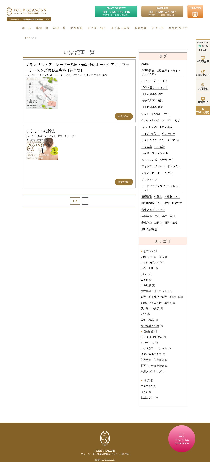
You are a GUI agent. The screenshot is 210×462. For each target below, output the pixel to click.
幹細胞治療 (148, 203)
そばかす (88, 75)
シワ (162, 140)
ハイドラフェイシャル (154, 153)
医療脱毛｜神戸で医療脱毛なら (159, 297)
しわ (143, 274)
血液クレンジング (151, 371)
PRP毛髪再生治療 (152, 94)
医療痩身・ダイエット (154, 291)
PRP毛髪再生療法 (152, 100)
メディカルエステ (151, 354)
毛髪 (167, 203)
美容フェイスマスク (153, 209)
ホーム (27, 28)
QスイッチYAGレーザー (155, 114)
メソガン (167, 173)
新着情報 (141, 28)
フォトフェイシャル (153, 166)
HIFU (163, 81)
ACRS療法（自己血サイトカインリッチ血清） (160, 72)
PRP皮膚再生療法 (152, 107)
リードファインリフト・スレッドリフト (161, 188)
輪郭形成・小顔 (150, 325)
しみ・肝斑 (147, 268)
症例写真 (76, 28)
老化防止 (146, 222)
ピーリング (166, 159)
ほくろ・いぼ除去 (40, 131)
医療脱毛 (146, 196)
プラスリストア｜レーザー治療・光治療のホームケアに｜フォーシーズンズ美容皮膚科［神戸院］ (77, 67)
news (144, 391)
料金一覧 (59, 28)
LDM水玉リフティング (154, 87)
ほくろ (97, 75)
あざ (68, 75)
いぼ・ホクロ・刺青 (152, 256)
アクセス (158, 28)
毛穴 (159, 203)
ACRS (145, 64)
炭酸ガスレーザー (67, 135)
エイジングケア (150, 133)
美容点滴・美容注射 (152, 360)
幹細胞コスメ (172, 196)
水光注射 (177, 203)
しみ (80, 75)
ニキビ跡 (159, 146)
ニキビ (144, 279)
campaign (146, 386)
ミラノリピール (150, 173)
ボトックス (173, 166)
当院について (178, 28)
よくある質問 (120, 28)
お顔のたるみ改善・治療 (155, 302)
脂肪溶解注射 (149, 229)
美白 (104, 75)
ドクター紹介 (97, 28)
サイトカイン (149, 140)
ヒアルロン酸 (149, 159)
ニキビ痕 (146, 146)
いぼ (74, 75)
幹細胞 (158, 196)
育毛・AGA (147, 320)
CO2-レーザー (149, 81)
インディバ (147, 342)
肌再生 (158, 222)
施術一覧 (42, 28)
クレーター (168, 133)
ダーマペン (173, 140)
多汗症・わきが (150, 308)
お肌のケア (147, 397)
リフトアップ (149, 179)
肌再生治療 (171, 222)
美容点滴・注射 (150, 216)
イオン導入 (165, 127)
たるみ (153, 127)
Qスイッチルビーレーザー (51, 75)
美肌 (172, 216)
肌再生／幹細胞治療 (152, 365)
